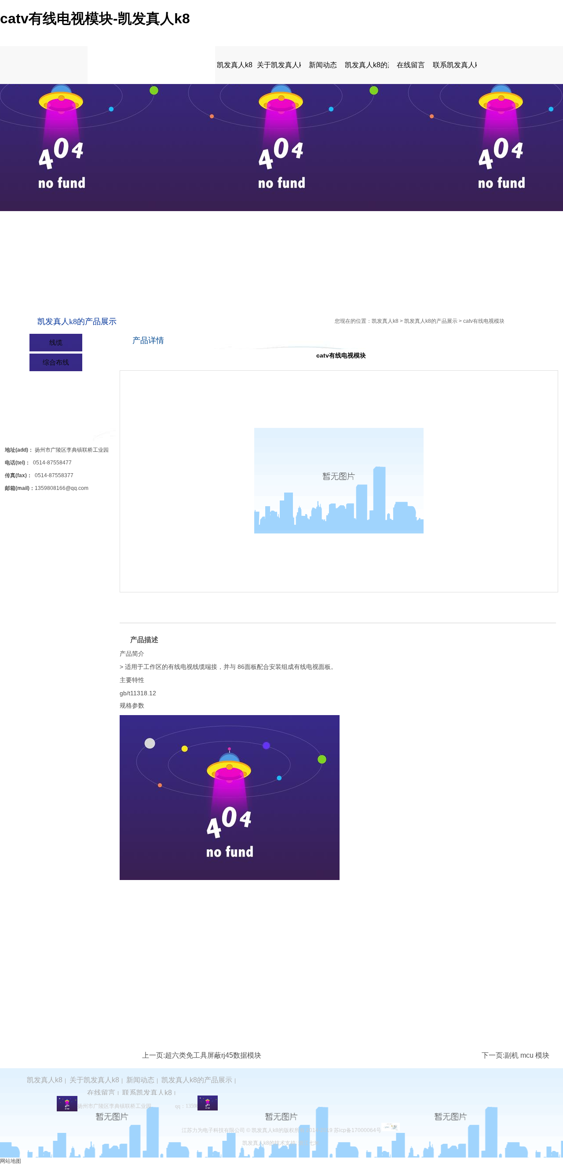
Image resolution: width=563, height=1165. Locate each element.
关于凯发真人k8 (279, 65)
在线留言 (411, 65)
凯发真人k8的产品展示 (367, 65)
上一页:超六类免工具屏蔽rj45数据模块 (201, 1055)
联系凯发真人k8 (455, 65)
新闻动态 (323, 65)
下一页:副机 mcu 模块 (515, 1055)
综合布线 (56, 362)
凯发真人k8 (234, 65)
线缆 (55, 342)
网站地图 (10, 1161)
